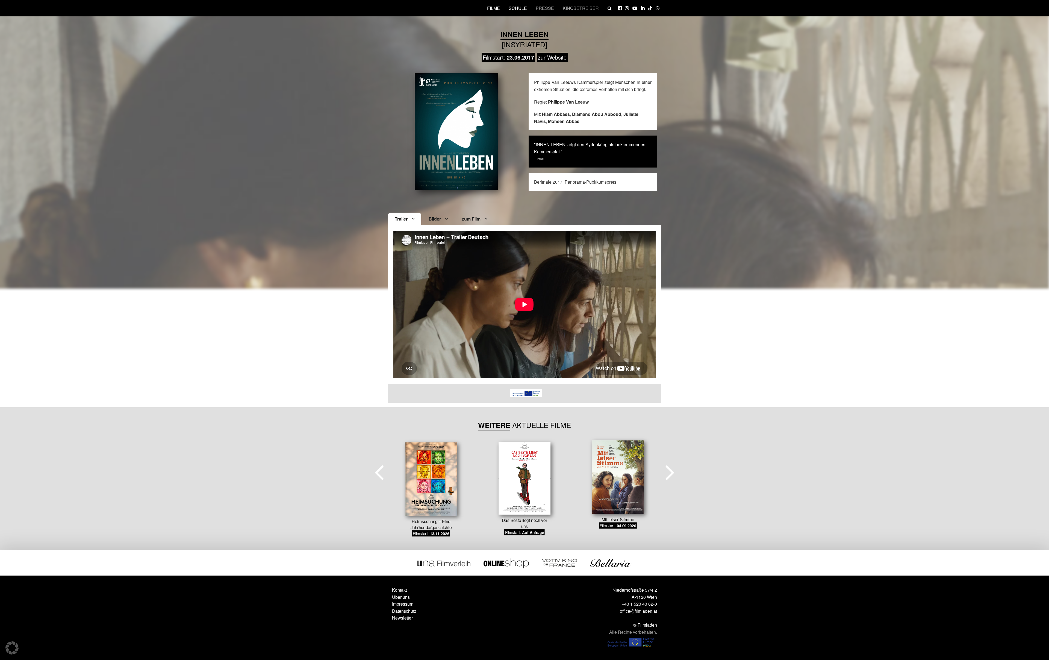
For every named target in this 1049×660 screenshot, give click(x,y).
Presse (545, 8)
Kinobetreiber (581, 8)
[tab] (404, 219)
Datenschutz (404, 611)
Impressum (402, 604)
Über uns (401, 597)
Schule (518, 8)
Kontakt (399, 590)
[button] (12, 648)
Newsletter (402, 618)
